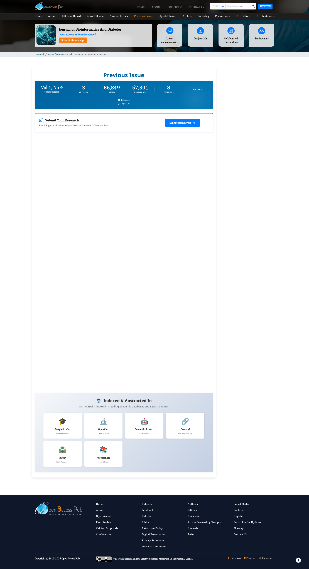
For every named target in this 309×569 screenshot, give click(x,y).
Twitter (251, 558)
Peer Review (103, 522)
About (156, 7)
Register (265, 6)
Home (140, 7)
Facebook (235, 558)
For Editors (243, 16)
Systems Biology (231, 379)
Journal (39, 54)
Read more (44, 225)
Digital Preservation (154, 534)
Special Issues (168, 16)
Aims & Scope (95, 16)
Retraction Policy (152, 528)
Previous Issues (143, 16)
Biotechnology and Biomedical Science (243, 357)
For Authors (222, 16)
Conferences (103, 534)
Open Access (103, 516)
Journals (196, 7)
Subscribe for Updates (247, 522)
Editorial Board (71, 16)
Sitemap (239, 528)
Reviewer (193, 516)
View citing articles (101, 197)
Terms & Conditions (154, 546)
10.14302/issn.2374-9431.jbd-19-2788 (71, 234)
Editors (192, 510)
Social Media (241, 504)
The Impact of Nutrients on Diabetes (242, 219)
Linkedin (266, 558)
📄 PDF (74, 281)
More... (246, 452)
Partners (239, 510)
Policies (174, 7)
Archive (187, 16)
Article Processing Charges (204, 522)
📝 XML (92, 281)
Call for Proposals (107, 528)
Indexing (203, 16)
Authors (193, 504)
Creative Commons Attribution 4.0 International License (166, 559)
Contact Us (240, 534)
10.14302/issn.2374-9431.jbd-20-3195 (162, 230)
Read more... (246, 164)
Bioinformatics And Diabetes (65, 54)
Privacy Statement (153, 540)
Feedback (147, 510)
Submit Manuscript (73, 40)
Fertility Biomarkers (233, 335)
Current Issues (119, 16)
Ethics (145, 522)
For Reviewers (265, 16)
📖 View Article (51, 281)
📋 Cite (110, 281)
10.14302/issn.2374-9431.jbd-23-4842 (71, 351)
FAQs (191, 534)
